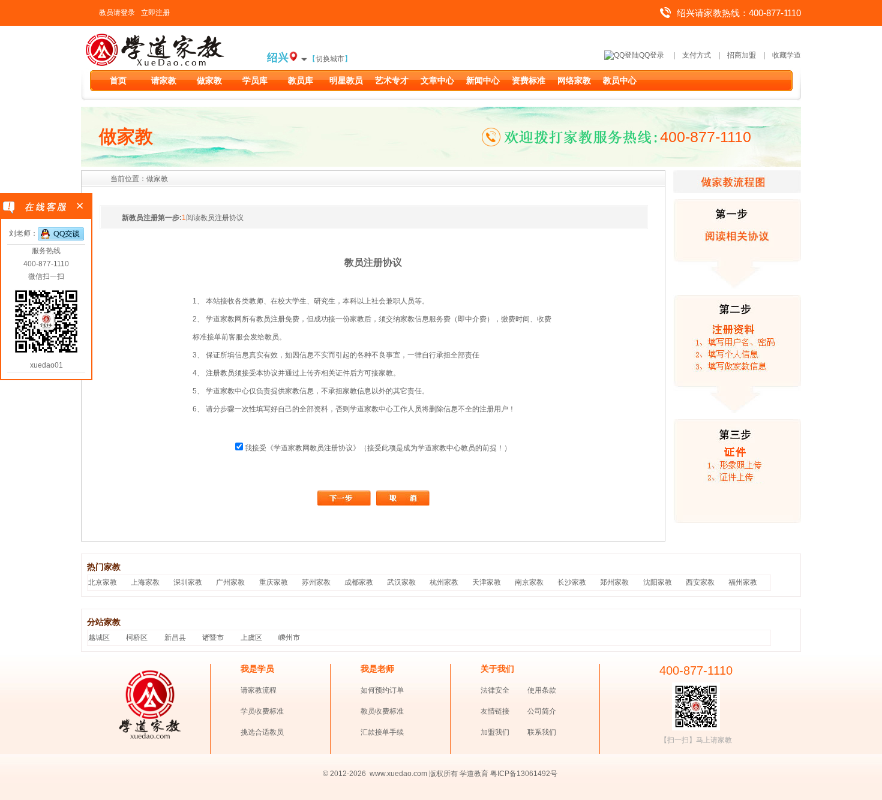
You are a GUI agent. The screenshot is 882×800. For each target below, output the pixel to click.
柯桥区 (137, 637)
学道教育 (474, 773)
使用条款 (541, 690)
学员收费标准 (262, 711)
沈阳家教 (657, 582)
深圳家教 (187, 582)
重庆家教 (273, 582)
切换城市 (330, 59)
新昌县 (175, 637)
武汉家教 (401, 582)
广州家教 (230, 582)
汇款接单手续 (382, 732)
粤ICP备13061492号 (523, 773)
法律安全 (495, 690)
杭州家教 (444, 582)
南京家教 (529, 582)
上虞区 (251, 637)
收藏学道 (786, 55)
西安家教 (700, 582)
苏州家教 (316, 582)
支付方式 (696, 55)
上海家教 (145, 582)
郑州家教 (614, 582)
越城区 (99, 637)
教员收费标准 (382, 711)
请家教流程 (259, 690)
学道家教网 (292, 448)
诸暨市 (213, 637)
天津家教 (486, 582)
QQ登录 (651, 55)
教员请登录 (117, 12)
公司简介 (541, 711)
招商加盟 (741, 55)
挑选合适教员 (262, 732)
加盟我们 (495, 732)
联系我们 (541, 732)
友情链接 (495, 711)
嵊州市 (289, 637)
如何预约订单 (382, 690)
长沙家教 (571, 582)
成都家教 (358, 582)
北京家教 (102, 582)
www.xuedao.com (399, 773)
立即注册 (155, 12)
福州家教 (742, 582)
